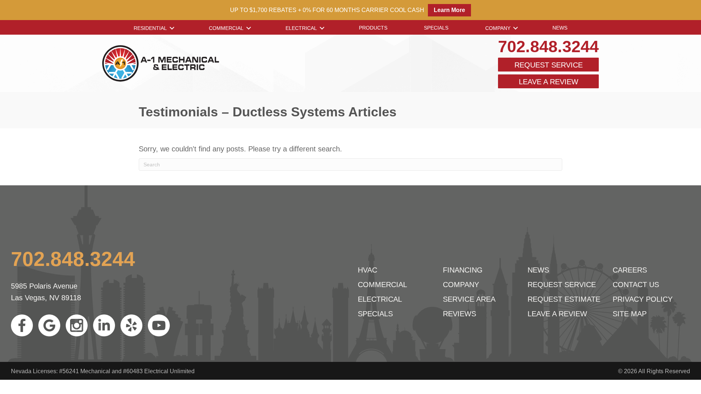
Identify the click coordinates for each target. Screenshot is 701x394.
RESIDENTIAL (150, 28)
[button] (172, 28)
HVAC (367, 270)
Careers (630, 270)
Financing (463, 270)
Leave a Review (548, 82)
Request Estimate (564, 299)
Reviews (459, 314)
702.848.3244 (548, 46)
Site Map (630, 314)
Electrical (301, 28)
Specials (436, 28)
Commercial (226, 28)
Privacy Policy (643, 299)
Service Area (469, 299)
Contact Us (636, 285)
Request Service (548, 65)
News (559, 28)
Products (373, 28)
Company (497, 28)
